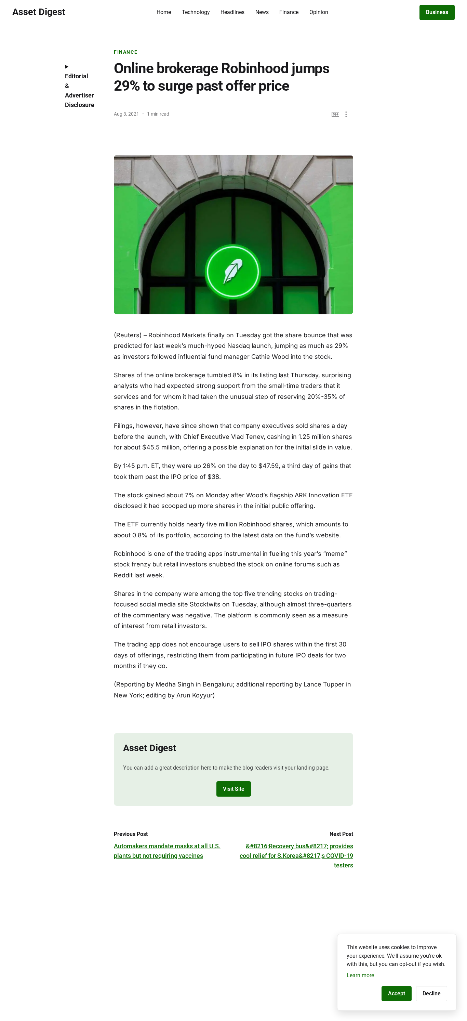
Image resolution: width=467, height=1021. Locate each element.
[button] (346, 114)
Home (164, 12)
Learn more (360, 975)
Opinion (318, 12)
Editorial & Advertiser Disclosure (79, 90)
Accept (396, 993)
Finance (288, 12)
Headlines (232, 12)
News (262, 12)
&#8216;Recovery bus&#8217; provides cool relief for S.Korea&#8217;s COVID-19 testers (296, 855)
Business (437, 12)
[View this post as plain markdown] (336, 114)
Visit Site (233, 789)
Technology (196, 12)
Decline (432, 993)
